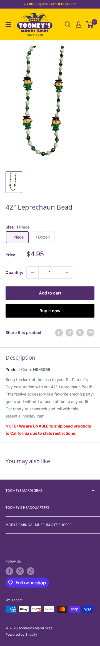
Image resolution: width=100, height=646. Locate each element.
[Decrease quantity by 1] (32, 272)
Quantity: (14, 272)
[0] (89, 24)
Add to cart (50, 293)
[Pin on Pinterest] (69, 332)
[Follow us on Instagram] (20, 571)
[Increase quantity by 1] (67, 272)
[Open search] (68, 24)
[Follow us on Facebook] (9, 571)
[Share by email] (90, 332)
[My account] (78, 24)
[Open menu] (8, 24)
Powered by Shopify (21, 634)
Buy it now (50, 310)
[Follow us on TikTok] (30, 571)
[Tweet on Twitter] (80, 332)
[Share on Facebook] (59, 332)
